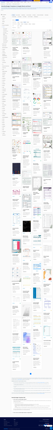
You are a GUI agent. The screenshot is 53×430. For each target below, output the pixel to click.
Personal (22, 2)
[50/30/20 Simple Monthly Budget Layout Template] (47, 39)
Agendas (3, 16)
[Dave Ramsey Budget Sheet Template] (47, 171)
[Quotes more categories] (1, 119)
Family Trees (4, 67)
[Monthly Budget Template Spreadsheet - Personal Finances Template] (16, 39)
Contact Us (15, 425)
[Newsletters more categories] (1, 99)
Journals (3, 85)
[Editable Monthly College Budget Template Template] (47, 221)
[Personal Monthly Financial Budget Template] (16, 325)
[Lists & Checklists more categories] (1, 94)
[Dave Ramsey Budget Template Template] (47, 68)
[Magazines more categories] (1, 96)
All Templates (4, 14)
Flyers (3, 69)
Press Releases (4, 113)
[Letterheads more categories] (1, 90)
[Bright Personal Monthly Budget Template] (37, 212)
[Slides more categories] (1, 129)
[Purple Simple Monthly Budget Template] (47, 194)
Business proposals (4, 47)
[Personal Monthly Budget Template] (16, 219)
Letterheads (4, 90)
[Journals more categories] (1, 85)
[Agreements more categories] (1, 18)
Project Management (5, 117)
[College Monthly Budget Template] (37, 267)
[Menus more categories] (1, 98)
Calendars (3, 49)
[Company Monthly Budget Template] (27, 201)
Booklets (3, 21)
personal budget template (41, 382)
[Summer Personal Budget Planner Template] (37, 349)
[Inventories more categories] (1, 78)
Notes (3, 103)
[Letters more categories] (1, 92)
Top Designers (16, 423)
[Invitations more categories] (1, 80)
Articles (3, 19)
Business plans (4, 45)
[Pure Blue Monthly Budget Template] (16, 353)
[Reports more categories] (1, 122)
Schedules (3, 126)
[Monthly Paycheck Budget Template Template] (27, 178)
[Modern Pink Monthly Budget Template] (47, 92)
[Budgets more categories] (1, 27)
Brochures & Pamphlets (5, 25)
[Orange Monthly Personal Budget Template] (27, 254)
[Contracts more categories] (1, 60)
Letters (3, 92)
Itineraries (3, 83)
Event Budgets (4, 32)
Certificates (3, 52)
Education (18, 2)
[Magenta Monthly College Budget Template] (16, 193)
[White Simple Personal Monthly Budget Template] (37, 184)
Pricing (28, 2)
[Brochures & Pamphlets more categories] (1, 25)
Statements (4, 131)
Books (3, 23)
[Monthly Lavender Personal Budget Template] (47, 305)
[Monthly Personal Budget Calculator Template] (16, 120)
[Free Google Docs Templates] (3, 2)
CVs (2, 64)
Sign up (51, 2)
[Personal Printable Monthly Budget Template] (27, 282)
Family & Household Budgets (5, 34)
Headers (3, 76)
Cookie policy (5, 424)
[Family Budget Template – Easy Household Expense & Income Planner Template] (27, 64)
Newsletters (4, 99)
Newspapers (4, 101)
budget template (20, 379)
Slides (3, 129)
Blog (14, 421)
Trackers (3, 133)
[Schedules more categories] (1, 126)
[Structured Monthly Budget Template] (16, 68)
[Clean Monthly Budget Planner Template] (37, 321)
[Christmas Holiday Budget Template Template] (47, 142)
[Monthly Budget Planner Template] (16, 169)
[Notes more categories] (1, 103)
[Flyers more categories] (1, 69)
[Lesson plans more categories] (1, 89)
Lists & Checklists (4, 94)
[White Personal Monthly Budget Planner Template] (16, 300)
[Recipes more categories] (1, 121)
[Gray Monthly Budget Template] (47, 332)
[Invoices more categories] (1, 82)
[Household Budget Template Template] (47, 119)
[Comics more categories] (1, 59)
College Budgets (5, 29)
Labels (3, 87)
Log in (47, 2)
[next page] (33, 374)
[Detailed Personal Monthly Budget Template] (37, 126)
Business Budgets (5, 28)
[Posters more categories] (1, 112)
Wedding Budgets (36, 16)
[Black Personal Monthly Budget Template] (27, 227)
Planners (3, 106)
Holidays (25, 2)
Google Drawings (4, 71)
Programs (3, 115)
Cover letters (4, 62)
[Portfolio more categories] (1, 108)
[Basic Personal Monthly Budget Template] (37, 155)
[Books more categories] (1, 23)
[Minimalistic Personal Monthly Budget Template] (27, 311)
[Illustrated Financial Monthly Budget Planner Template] (47, 275)
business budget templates (41, 393)
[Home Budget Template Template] (16, 146)
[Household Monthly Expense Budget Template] (37, 100)
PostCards (3, 110)
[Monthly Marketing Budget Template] (16, 275)
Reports (3, 122)
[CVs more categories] (1, 64)
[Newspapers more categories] (1, 101)
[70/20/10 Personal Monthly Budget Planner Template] (27, 147)
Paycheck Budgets (14, 16)
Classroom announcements (4, 55)
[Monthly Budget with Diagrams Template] (37, 70)
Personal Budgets (5, 38)
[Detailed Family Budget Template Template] (27, 39)
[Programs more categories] (1, 115)
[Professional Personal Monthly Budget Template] (16, 91)
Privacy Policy (5, 423)
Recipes (3, 120)
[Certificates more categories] (1, 53)
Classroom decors (4, 57)
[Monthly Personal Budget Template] (37, 241)
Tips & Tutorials (16, 422)
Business (12, 2)
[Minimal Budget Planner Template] (47, 248)
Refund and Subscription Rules (8, 425)
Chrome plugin (16, 424)
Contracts (3, 60)
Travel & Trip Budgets (30, 16)
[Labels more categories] (1, 87)
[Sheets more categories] (1, 128)
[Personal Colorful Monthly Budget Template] (16, 246)
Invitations (3, 80)
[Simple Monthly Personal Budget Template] (27, 95)
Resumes (3, 124)
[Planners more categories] (1, 106)
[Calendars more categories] (1, 49)
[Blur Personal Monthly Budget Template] (27, 338)
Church (15, 2)
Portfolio (3, 108)
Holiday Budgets (5, 35)
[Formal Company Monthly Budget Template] (37, 294)
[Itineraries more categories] (1, 83)
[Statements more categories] (1, 131)
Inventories (3, 78)
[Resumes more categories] (1, 124)
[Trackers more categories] (1, 133)
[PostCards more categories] (1, 110)
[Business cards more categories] (1, 44)
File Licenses (5, 421)
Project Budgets (5, 39)
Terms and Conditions (7, 422)
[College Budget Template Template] (27, 124)
